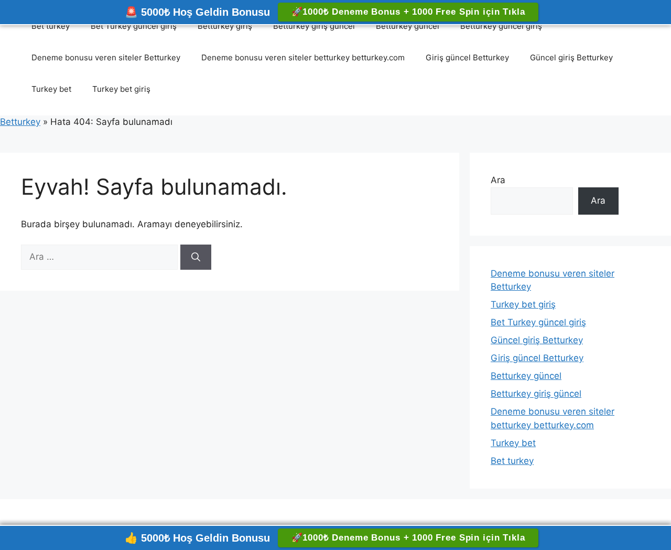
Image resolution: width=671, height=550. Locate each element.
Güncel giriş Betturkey (571, 57)
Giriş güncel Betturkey (467, 57)
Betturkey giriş (225, 26)
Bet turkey (50, 26)
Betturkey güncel (407, 26)
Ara (498, 180)
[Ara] (195, 257)
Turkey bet (51, 89)
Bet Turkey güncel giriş (134, 26)
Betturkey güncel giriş (501, 26)
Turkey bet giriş (121, 89)
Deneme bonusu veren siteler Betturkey (105, 57)
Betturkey (20, 122)
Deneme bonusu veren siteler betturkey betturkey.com (303, 57)
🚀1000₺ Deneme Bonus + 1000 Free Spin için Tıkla (408, 12)
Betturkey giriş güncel (314, 26)
